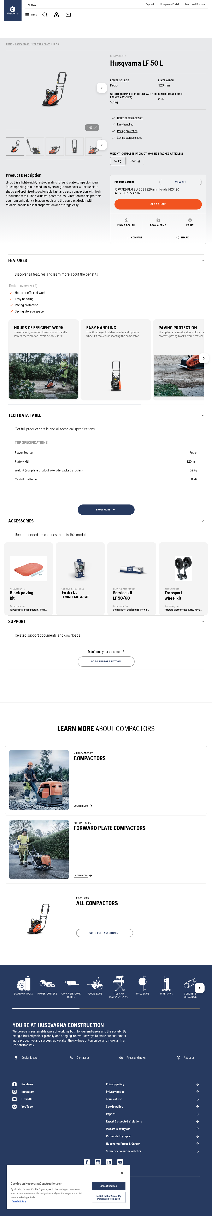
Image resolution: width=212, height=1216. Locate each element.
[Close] (122, 1173)
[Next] (102, 88)
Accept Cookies (108, 1186)
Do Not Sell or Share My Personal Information (108, 1197)
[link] (13, 10)
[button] (106, 661)
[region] (68, 1187)
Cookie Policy (19, 1201)
